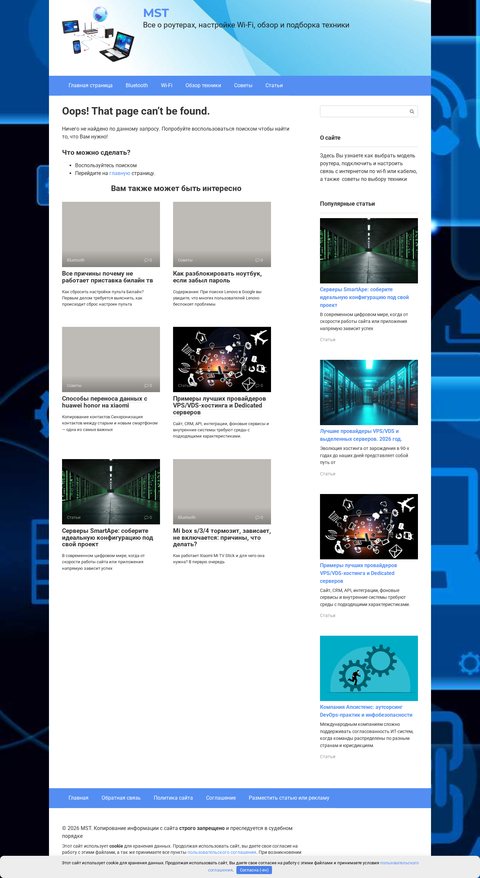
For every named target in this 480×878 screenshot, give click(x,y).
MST (156, 13)
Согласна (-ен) (254, 870)
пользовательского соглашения (221, 852)
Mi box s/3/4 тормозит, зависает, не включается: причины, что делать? (222, 537)
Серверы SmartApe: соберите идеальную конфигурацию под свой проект (107, 537)
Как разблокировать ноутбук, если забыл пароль (217, 277)
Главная (78, 798)
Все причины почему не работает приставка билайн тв (107, 277)
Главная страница (91, 85)
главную (119, 173)
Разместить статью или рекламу (289, 798)
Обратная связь (121, 798)
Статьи (274, 85)
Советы (243, 85)
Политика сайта (173, 798)
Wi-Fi (166, 85)
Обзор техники (203, 85)
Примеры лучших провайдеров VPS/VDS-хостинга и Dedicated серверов (219, 405)
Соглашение (221, 798)
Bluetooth (137, 85)
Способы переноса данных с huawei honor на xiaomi (104, 402)
